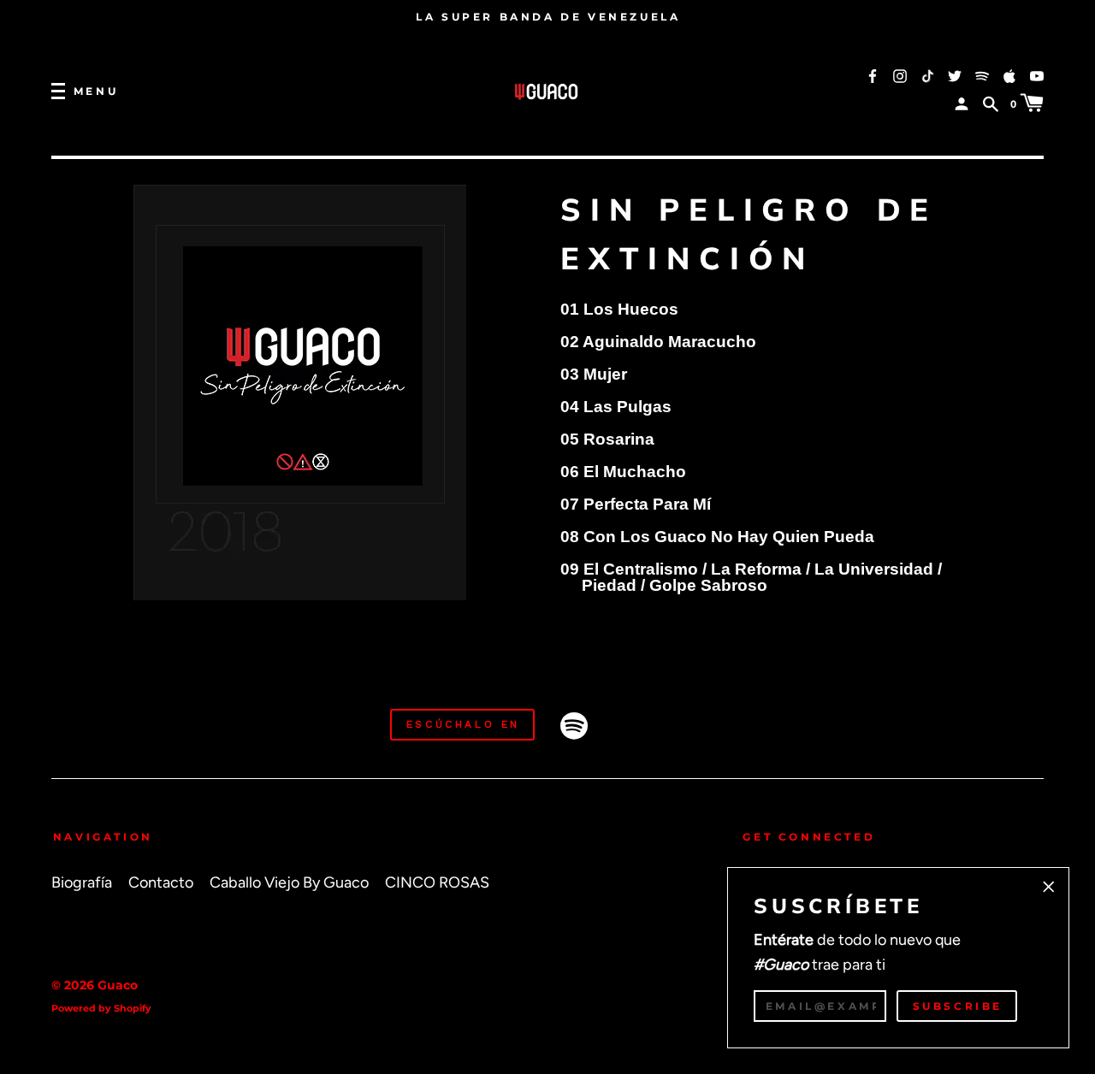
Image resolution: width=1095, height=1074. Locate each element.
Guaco (118, 985)
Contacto (160, 882)
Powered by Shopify (101, 1008)
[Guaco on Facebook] (872, 75)
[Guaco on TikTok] (927, 75)
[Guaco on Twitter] (955, 75)
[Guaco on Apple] (1009, 75)
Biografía (81, 882)
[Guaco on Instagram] (900, 75)
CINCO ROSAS (437, 882)
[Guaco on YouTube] (1037, 75)
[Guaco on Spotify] (982, 75)
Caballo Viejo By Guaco (289, 882)
